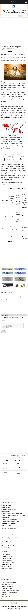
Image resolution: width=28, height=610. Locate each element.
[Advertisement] (14, 32)
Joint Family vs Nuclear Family (10, 592)
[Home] (14, 7)
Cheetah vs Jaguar (7, 556)
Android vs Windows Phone (9, 545)
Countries (5, 460)
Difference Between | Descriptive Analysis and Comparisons (14, 11)
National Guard (18, 460)
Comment (4, 299)
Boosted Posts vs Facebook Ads (10, 521)
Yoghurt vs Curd (6, 547)
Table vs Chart (5, 536)
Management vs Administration (10, 543)
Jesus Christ (5, 456)
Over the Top (18, 468)
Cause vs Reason (6, 505)
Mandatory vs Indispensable (9, 523)
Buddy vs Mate (6, 554)
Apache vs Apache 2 (7, 568)
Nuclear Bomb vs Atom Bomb (9, 532)
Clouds (5, 463)
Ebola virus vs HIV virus (8, 562)
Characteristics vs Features (9, 509)
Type (18, 463)
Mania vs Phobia (6, 564)
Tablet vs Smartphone (7, 586)
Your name (4, 294)
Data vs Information (7, 541)
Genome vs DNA (6, 558)
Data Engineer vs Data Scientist (10, 519)
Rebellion (18, 473)
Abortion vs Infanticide (7, 525)
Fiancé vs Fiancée (7, 560)
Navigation (14, 1)
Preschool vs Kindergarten (9, 534)
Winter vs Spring (6, 566)
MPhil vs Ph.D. (6, 594)
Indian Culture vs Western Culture (10, 590)
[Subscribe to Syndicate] (1, 598)
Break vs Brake (6, 511)
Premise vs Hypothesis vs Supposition (12, 513)
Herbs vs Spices (6, 507)
